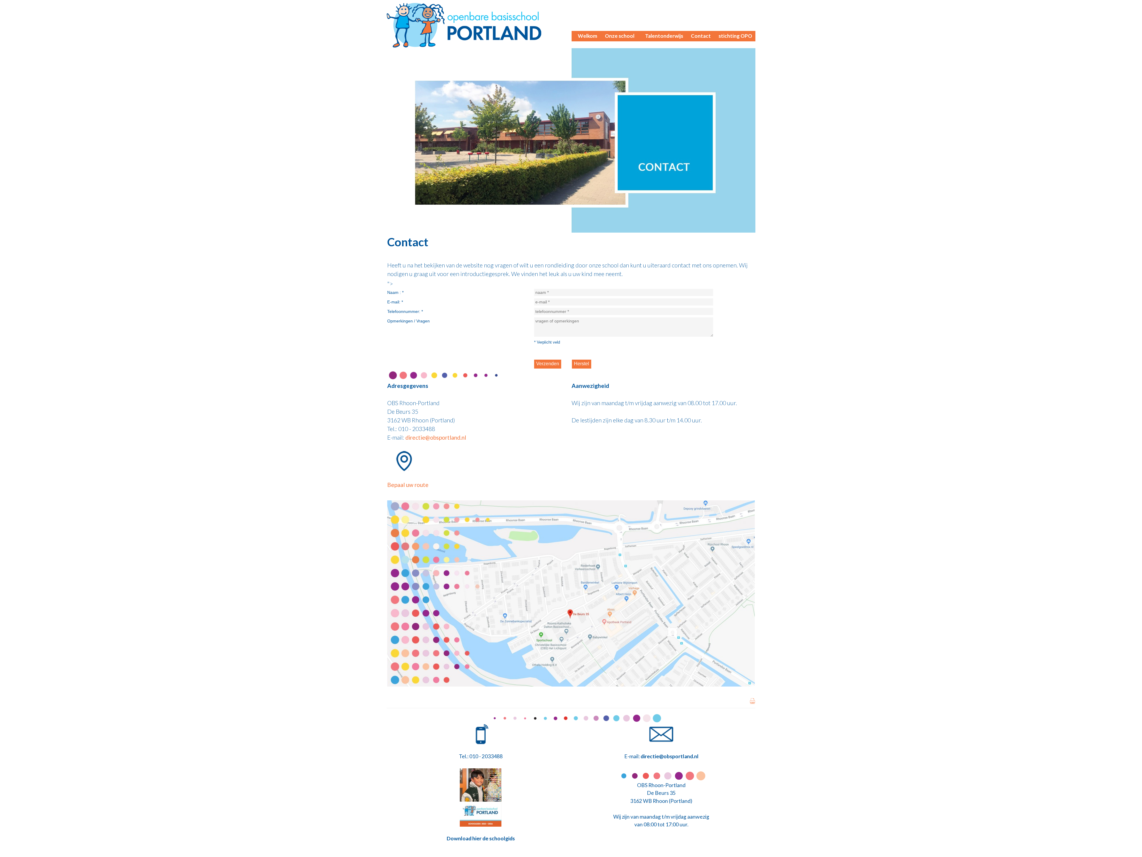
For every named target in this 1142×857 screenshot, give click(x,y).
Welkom (587, 36)
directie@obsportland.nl (435, 437)
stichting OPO (735, 36)
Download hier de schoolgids (481, 838)
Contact (701, 36)
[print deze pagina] (752, 702)
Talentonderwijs (664, 36)
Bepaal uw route (408, 484)
